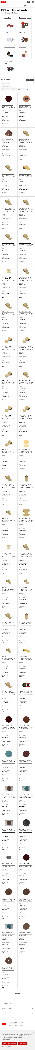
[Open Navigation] (33, 2)
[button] (7, 1046)
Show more (17, 993)
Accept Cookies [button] (22, 1043)
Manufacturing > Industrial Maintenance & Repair (12, 89)
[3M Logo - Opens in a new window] (3, 2)
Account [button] (29, 6)
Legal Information (12, 1022)
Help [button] (3, 1013)
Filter (30, 79)
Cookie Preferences (12, 1023)
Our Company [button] (7, 1003)
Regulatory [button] (6, 1008)
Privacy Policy (20, 1022)
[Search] (28, 2)
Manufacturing (5, 86)
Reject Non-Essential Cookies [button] (9, 1043)
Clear (28, 89)
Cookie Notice (6, 1039)
